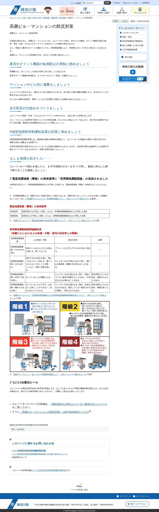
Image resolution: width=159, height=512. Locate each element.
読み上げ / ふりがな (130, 3)
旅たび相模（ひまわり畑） (133, 45)
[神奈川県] (18, 504)
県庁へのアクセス (138, 504)
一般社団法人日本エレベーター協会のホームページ (78, 404)
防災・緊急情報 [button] (67, 11)
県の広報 (128, 57)
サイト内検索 (76, 3)
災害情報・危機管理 (50, 18)
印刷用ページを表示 (120, 21)
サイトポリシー (142, 496)
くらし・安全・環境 (23, 18)
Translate (116, 3)
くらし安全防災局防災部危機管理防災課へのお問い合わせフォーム (40, 454)
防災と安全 (37, 18)
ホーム (12, 18)
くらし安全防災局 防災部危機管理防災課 (29, 451)
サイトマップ (125, 496)
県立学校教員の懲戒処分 (132, 41)
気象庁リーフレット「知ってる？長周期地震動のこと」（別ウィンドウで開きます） (48, 374)
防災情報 (62, 18)
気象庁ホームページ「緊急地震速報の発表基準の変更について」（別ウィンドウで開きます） (52, 221)
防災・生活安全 (17, 429)
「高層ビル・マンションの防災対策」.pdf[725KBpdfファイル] (54, 411)
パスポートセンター (130, 33)
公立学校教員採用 (129, 50)
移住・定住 (127, 37)
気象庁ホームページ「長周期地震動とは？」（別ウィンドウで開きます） (59, 199)
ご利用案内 (145, 3)
